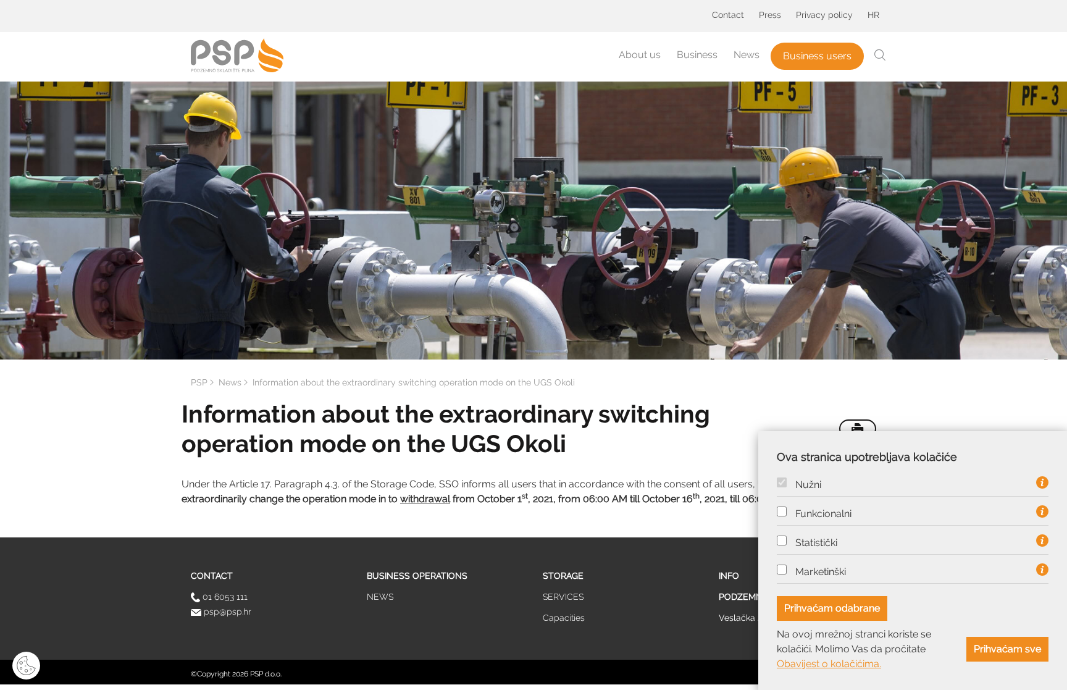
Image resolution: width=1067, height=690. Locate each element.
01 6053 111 (224, 597)
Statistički (816, 543)
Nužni (808, 485)
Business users (817, 56)
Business (697, 55)
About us (640, 55)
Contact (728, 15)
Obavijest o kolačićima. (829, 664)
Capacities (564, 618)
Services (563, 597)
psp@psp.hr (226, 611)
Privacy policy (824, 15)
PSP (199, 382)
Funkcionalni (823, 514)
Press (770, 15)
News (746, 55)
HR (873, 15)
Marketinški (820, 572)
